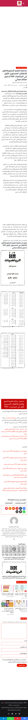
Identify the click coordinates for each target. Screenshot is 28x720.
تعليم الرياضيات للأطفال (21, 68)
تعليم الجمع (9, 503)
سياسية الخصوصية (19, 707)
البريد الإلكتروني (23, 647)
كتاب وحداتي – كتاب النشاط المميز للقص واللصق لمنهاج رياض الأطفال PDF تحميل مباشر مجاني (14, 431)
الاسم (25, 641)
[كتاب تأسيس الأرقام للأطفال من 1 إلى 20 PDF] (21, 603)
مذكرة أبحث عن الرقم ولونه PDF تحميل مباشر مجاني (15, 452)
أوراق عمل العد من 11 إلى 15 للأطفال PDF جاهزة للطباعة (7, 594)
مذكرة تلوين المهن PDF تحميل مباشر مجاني (15, 464)
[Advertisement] (14, 22)
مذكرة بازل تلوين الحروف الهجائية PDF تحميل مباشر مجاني (15, 458)
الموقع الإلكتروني (23, 653)
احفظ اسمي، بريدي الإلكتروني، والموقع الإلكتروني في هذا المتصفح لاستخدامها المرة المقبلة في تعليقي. (14, 661)
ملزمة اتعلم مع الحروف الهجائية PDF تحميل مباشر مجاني (15, 482)
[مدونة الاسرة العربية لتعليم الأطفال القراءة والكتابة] (19, 3)
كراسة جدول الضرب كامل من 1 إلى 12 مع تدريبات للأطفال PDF (21, 594)
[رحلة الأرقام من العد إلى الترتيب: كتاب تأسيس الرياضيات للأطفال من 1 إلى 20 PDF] (7, 603)
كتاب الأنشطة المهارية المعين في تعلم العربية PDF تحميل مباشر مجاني (15, 476)
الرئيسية (25, 707)
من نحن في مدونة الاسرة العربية (7, 707)
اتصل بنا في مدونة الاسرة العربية (14, 710)
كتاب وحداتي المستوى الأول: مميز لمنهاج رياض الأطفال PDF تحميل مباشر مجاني (14, 437)
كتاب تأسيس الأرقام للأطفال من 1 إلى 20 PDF (21, 609)
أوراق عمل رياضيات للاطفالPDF (16, 500)
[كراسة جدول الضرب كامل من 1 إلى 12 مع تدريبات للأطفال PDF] (21, 588)
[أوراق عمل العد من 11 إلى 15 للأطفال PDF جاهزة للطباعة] (7, 588)
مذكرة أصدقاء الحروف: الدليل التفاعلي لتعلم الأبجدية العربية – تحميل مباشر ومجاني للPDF (14, 489)
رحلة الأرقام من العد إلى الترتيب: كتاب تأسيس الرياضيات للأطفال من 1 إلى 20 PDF (7, 610)
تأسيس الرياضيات (20, 503)
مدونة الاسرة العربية (22, 85)
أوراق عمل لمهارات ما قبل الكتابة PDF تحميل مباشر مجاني (15, 469)
